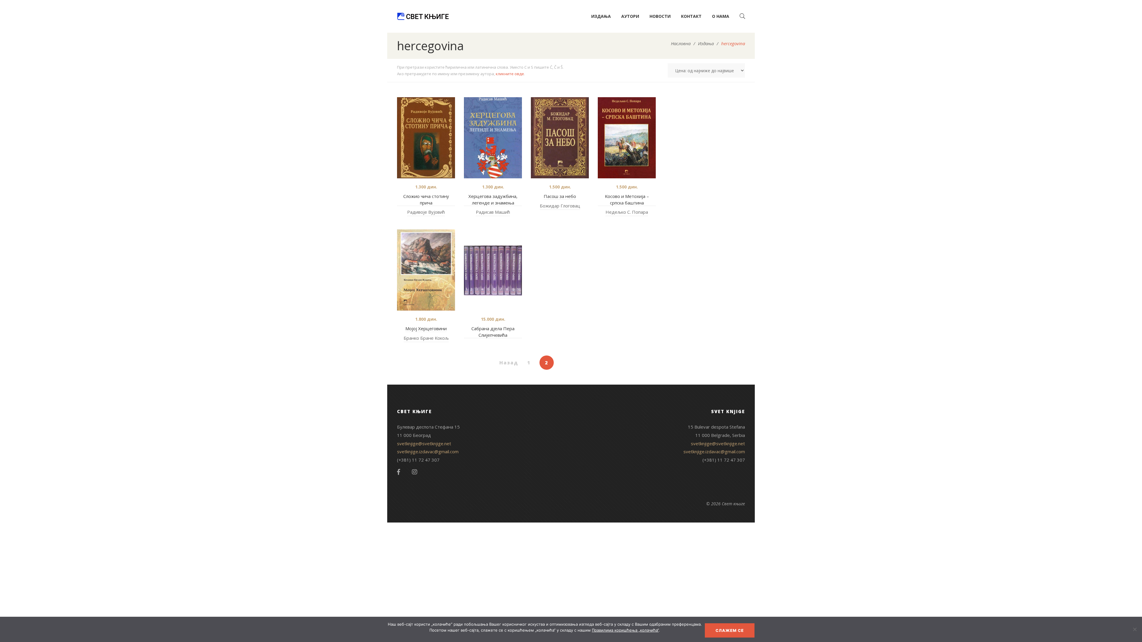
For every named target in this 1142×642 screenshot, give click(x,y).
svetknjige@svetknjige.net (424, 443)
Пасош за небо (560, 196)
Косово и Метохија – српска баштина (627, 199)
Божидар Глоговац (560, 206)
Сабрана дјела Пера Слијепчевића (492, 331)
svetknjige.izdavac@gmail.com (428, 451)
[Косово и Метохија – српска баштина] (627, 137)
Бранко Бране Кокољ (426, 338)
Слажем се (730, 630)
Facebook (398, 472)
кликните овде (510, 73)
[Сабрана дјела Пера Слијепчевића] (493, 270)
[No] (1135, 629)
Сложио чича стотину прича (426, 199)
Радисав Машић (493, 212)
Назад (508, 362)
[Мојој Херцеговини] (426, 270)
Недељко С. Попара (626, 212)
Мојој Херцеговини (426, 328)
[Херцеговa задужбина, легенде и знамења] (493, 137)
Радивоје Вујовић (426, 212)
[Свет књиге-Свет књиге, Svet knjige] (423, 16)
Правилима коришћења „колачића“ (625, 630)
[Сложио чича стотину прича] (426, 137)
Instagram (414, 472)
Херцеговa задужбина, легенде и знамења (492, 199)
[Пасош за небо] (560, 137)
